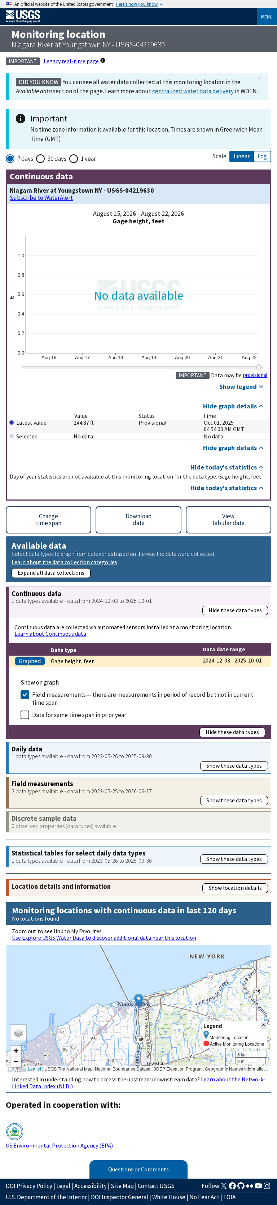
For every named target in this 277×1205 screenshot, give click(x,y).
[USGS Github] (241, 1188)
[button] (138, 1001)
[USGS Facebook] (232, 1188)
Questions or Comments (138, 1169)
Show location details (235, 887)
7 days (25, 159)
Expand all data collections (51, 572)
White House (168, 1197)
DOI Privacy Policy (29, 1186)
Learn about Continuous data (50, 633)
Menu (267, 16)
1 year (88, 159)
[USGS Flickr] (249, 1188)
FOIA (229, 1197)
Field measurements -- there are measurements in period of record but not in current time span (142, 699)
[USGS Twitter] (223, 1188)
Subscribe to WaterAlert (41, 197)
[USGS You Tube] (258, 1188)
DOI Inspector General (119, 1197)
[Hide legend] (264, 1025)
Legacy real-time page (71, 61)
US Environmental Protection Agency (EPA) (59, 1145)
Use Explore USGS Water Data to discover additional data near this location (104, 937)
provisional (255, 375)
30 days (57, 159)
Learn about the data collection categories (64, 561)
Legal (63, 1186)
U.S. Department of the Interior (46, 1197)
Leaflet (34, 1068)
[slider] (259, 366)
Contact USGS (156, 1186)
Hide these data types (235, 610)
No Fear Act (204, 1197)
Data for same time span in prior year (79, 715)
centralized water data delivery (193, 91)
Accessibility (90, 1186)
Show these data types (234, 765)
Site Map (122, 1186)
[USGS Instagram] (267, 1188)
